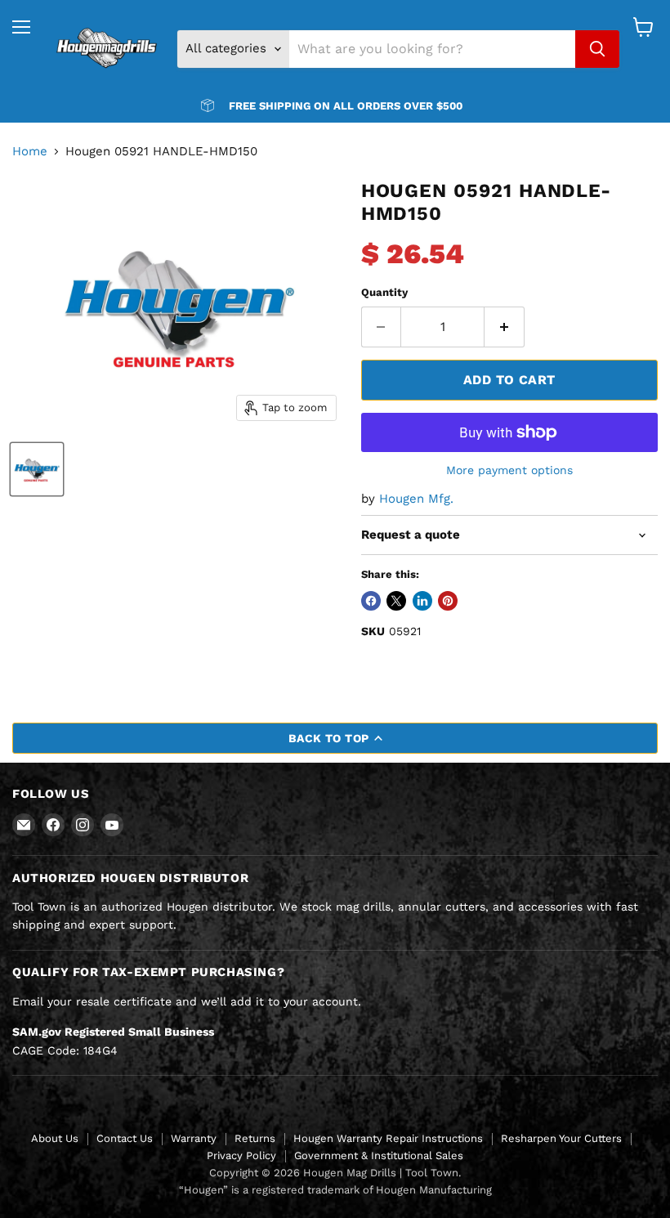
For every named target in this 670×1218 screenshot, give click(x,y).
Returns (254, 1138)
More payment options (509, 470)
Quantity (384, 292)
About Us (54, 1138)
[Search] (597, 49)
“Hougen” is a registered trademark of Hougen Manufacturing (335, 1190)
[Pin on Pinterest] (448, 601)
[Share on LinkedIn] (422, 601)
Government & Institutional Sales (378, 1155)
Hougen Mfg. (416, 498)
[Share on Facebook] (371, 601)
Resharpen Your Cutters (561, 1138)
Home (29, 152)
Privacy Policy (241, 1155)
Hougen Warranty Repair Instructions (388, 1138)
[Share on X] (396, 601)
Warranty (194, 1138)
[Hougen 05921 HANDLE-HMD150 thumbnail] (37, 469)
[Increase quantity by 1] (505, 327)
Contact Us (124, 1138)
